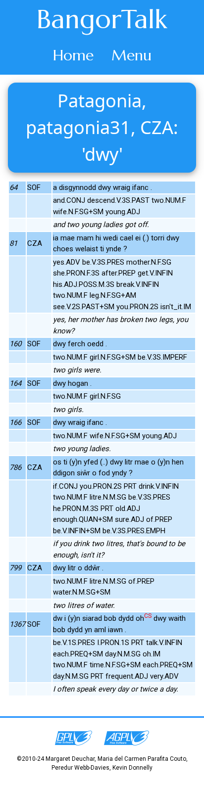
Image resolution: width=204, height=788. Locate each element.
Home (73, 55)
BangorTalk (102, 19)
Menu (131, 55)
